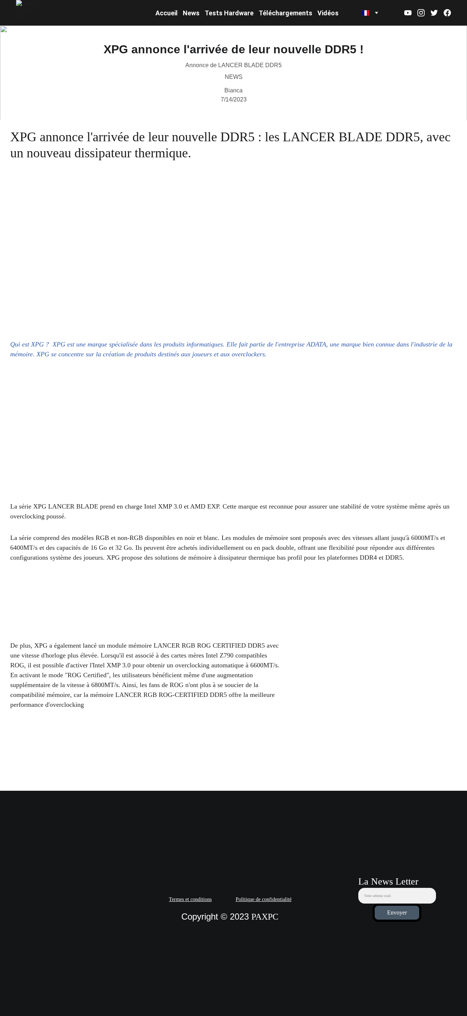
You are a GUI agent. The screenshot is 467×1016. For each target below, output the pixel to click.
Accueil (166, 13)
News (191, 13)
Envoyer (397, 912)
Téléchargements (285, 13)
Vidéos (328, 13)
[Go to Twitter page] (437, 12)
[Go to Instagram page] (424, 12)
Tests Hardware (229, 13)
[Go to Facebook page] (447, 12)
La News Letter (388, 881)
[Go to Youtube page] (410, 12)
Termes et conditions (190, 899)
